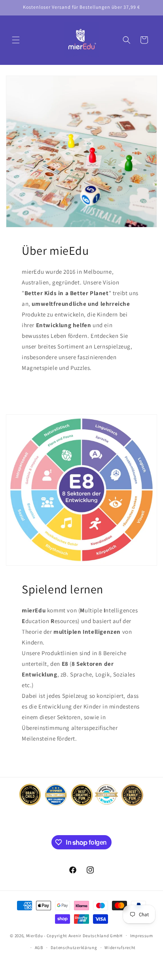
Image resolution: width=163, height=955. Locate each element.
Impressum (141, 935)
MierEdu (34, 935)
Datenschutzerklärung (74, 947)
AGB (39, 947)
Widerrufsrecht (120, 947)
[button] (16, 40)
